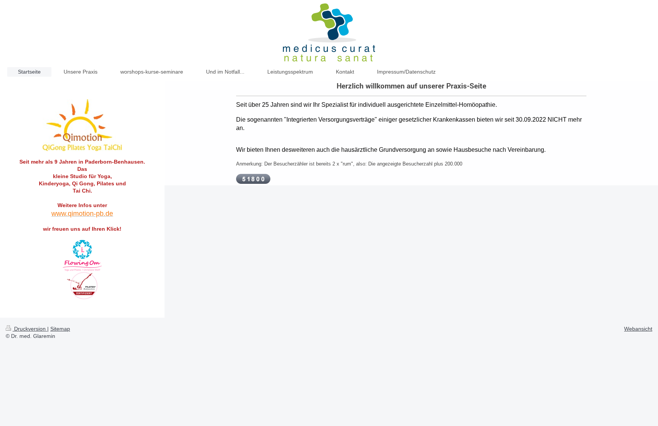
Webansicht (638, 329)
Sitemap (60, 329)
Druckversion (30, 329)
